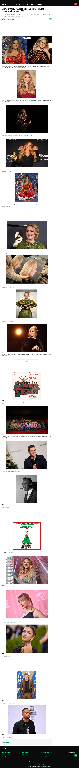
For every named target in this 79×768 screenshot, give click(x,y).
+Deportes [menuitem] (32, 4)
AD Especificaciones (24, 752)
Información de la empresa (7, 756)
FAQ (21, 756)
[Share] (50, 19)
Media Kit (22, 754)
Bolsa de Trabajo (5, 761)
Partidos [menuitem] (17, 4)
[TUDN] (5, 4)
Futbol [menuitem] (27, 4)
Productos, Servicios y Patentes (46, 752)
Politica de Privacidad (6, 752)
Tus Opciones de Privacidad (45, 756)
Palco (4, 742)
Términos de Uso (5, 754)
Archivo (41, 754)
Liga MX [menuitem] (22, 4)
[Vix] (75, 4)
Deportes (8, 742)
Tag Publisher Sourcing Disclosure (27, 761)
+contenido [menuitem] (39, 4)
